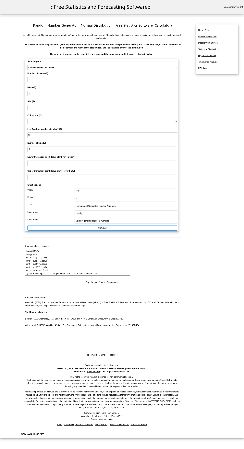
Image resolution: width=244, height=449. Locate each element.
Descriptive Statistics (208, 43)
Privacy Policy (101, 424)
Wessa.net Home (139, 424)
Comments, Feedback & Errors (78, 424)
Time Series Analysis (208, 62)
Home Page (203, 30)
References (112, 282)
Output (94, 282)
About (59, 424)
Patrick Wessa (110, 416)
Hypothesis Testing (207, 55)
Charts (102, 282)
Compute (102, 228)
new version (236, 7)
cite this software (152, 35)
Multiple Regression (207, 36)
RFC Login (203, 68)
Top (87, 282)
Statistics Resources (119, 424)
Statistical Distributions (208, 49)
